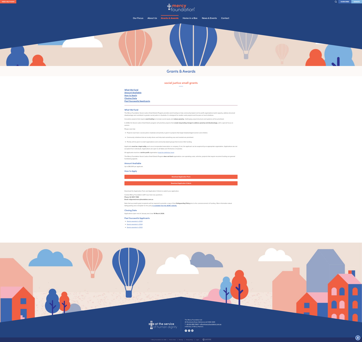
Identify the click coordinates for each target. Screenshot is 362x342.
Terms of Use (172, 339)
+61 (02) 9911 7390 (192, 324)
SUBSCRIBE (345, 2)
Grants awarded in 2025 (135, 221)
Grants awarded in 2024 (135, 224)
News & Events (209, 18)
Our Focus (138, 18)
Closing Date (130, 98)
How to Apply (130, 95)
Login (197, 339)
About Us (152, 18)
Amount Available (132, 92)
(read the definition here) (166, 152)
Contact (225, 18)
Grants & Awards (170, 18)
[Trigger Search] (335, 2)
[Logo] (163, 328)
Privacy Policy (189, 339)
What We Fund (131, 89)
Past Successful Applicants (137, 100)
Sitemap (181, 339)
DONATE (357, 2)
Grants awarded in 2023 (135, 227)
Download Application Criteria (181, 183)
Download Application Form (181, 177)
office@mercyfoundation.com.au (210, 324)
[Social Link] (186, 331)
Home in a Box (190, 18)
